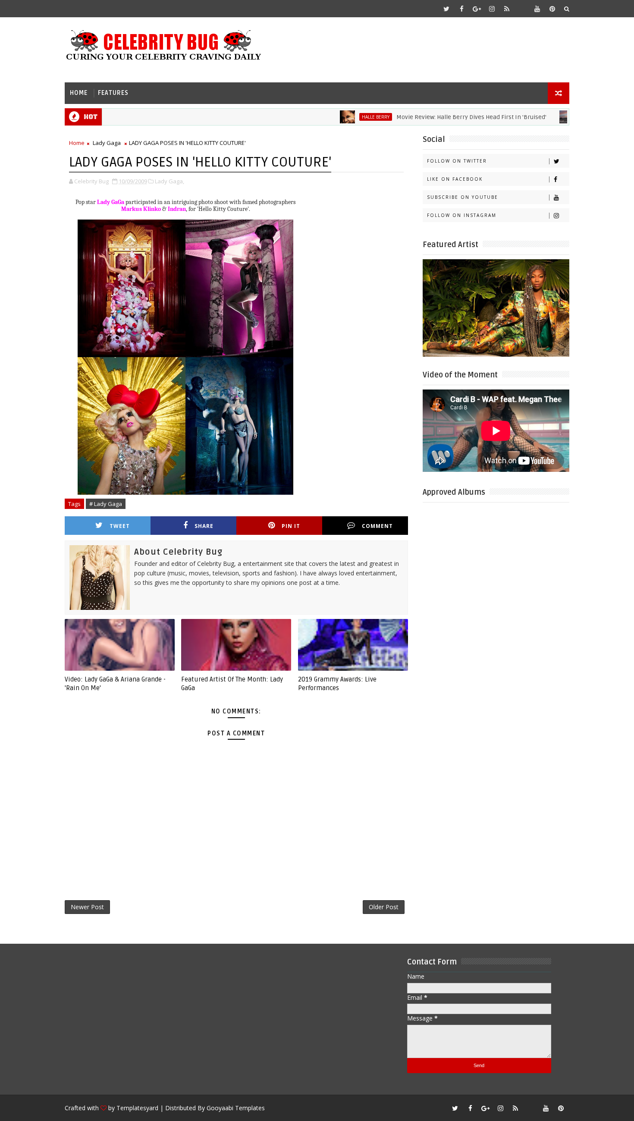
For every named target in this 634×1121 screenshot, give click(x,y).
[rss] (506, 8)
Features (113, 93)
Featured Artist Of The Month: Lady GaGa (232, 683)
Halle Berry (349, 117)
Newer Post (87, 907)
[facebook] (461, 8)
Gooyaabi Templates (236, 1108)
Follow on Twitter (457, 161)
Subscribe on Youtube (462, 197)
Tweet (120, 526)
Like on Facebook (455, 179)
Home (79, 93)
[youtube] (536, 8)
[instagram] (491, 8)
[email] (521, 8)
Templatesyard (137, 1108)
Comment (377, 526)
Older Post (384, 907)
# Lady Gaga (105, 504)
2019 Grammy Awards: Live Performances (337, 683)
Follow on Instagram (461, 215)
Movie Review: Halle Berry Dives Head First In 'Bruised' (445, 117)
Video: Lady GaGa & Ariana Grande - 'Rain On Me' (115, 683)
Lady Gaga (107, 143)
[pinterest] (552, 8)
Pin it (291, 526)
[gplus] (476, 8)
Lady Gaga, (169, 181)
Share (204, 526)
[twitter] (446, 8)
